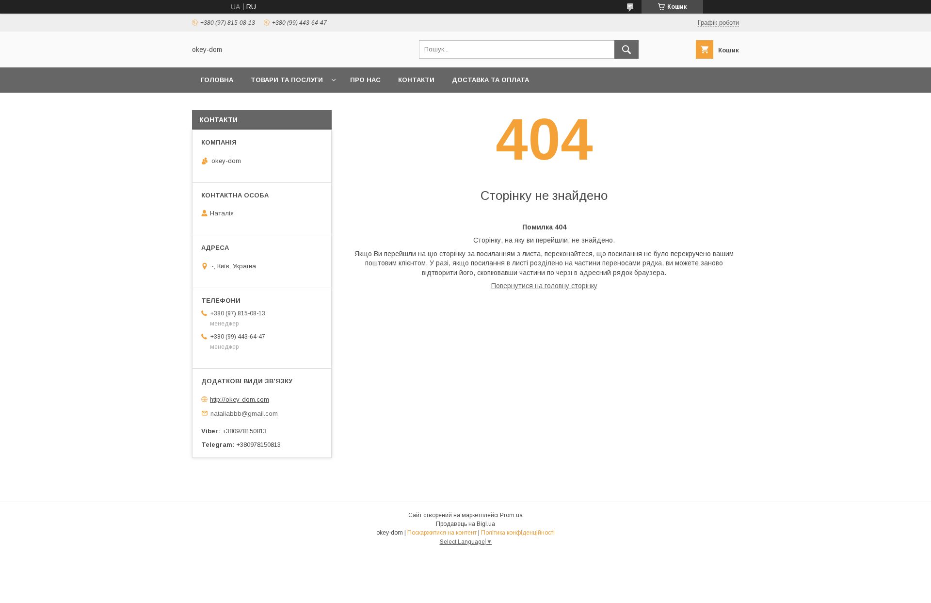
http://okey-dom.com (239, 399)
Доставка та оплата (490, 79)
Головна (217, 79)
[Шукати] (626, 49)
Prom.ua (511, 515)
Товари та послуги (287, 79)
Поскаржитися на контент (442, 532)
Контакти (416, 79)
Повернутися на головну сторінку (544, 286)
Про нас (365, 79)
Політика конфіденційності (518, 532)
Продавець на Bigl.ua (465, 524)
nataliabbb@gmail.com (244, 413)
